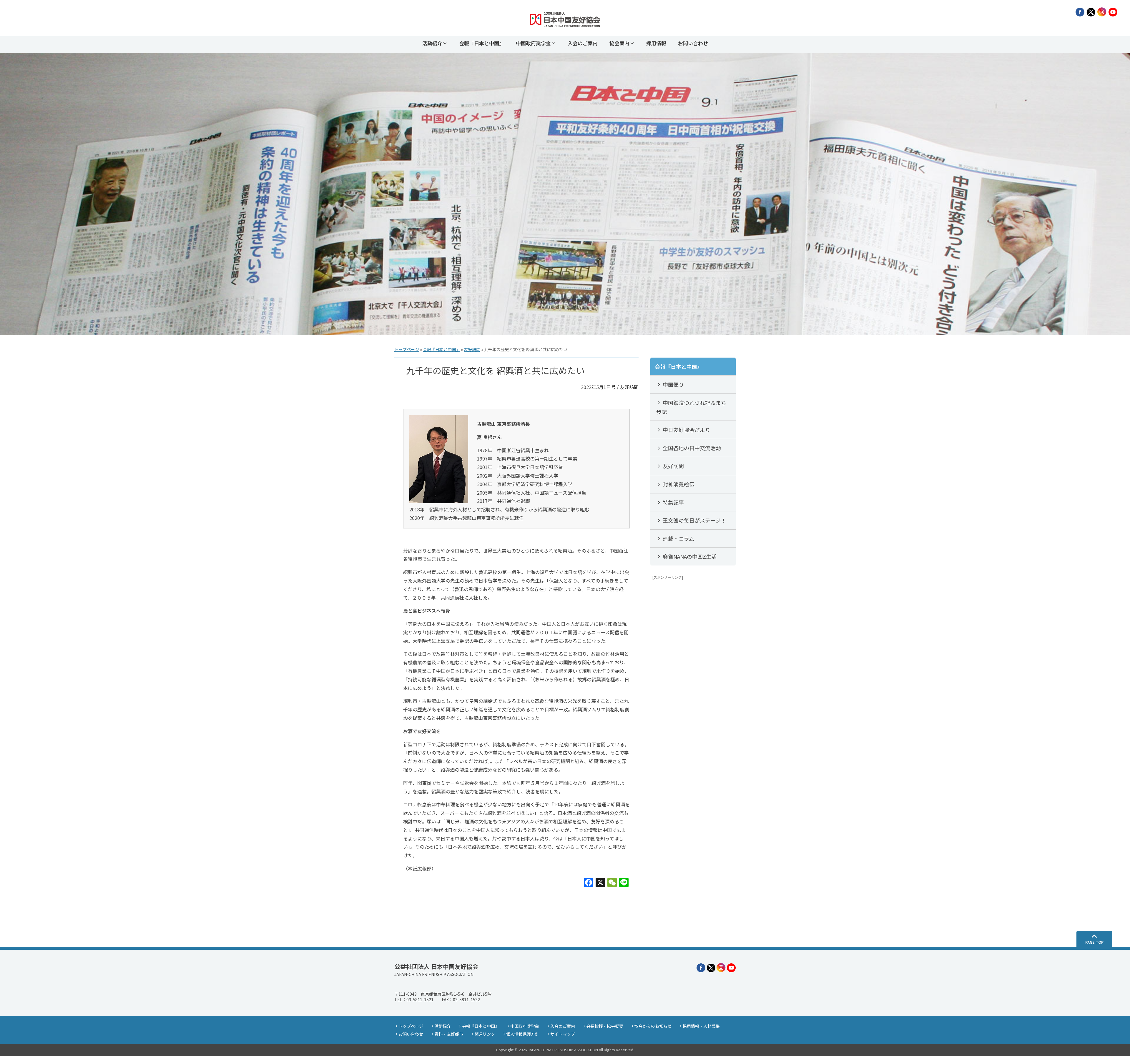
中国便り (673, 384)
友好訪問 (472, 349)
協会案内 (619, 43)
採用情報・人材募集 (701, 1026)
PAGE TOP (1094, 942)
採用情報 (656, 43)
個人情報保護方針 (522, 1034)
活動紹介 (432, 43)
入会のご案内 (583, 43)
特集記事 (673, 502)
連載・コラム (678, 538)
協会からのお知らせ (653, 1026)
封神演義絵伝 (678, 484)
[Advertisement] (693, 673)
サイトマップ (562, 1034)
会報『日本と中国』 (481, 43)
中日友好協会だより (686, 429)
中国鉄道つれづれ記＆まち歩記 (691, 407)
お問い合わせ (693, 43)
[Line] (624, 883)
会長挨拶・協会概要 (604, 1026)
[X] (600, 883)
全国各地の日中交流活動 (691, 448)
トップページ (406, 349)
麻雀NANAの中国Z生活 (689, 556)
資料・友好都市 (448, 1034)
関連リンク (484, 1034)
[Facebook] (588, 883)
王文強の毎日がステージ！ (694, 520)
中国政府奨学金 (533, 43)
